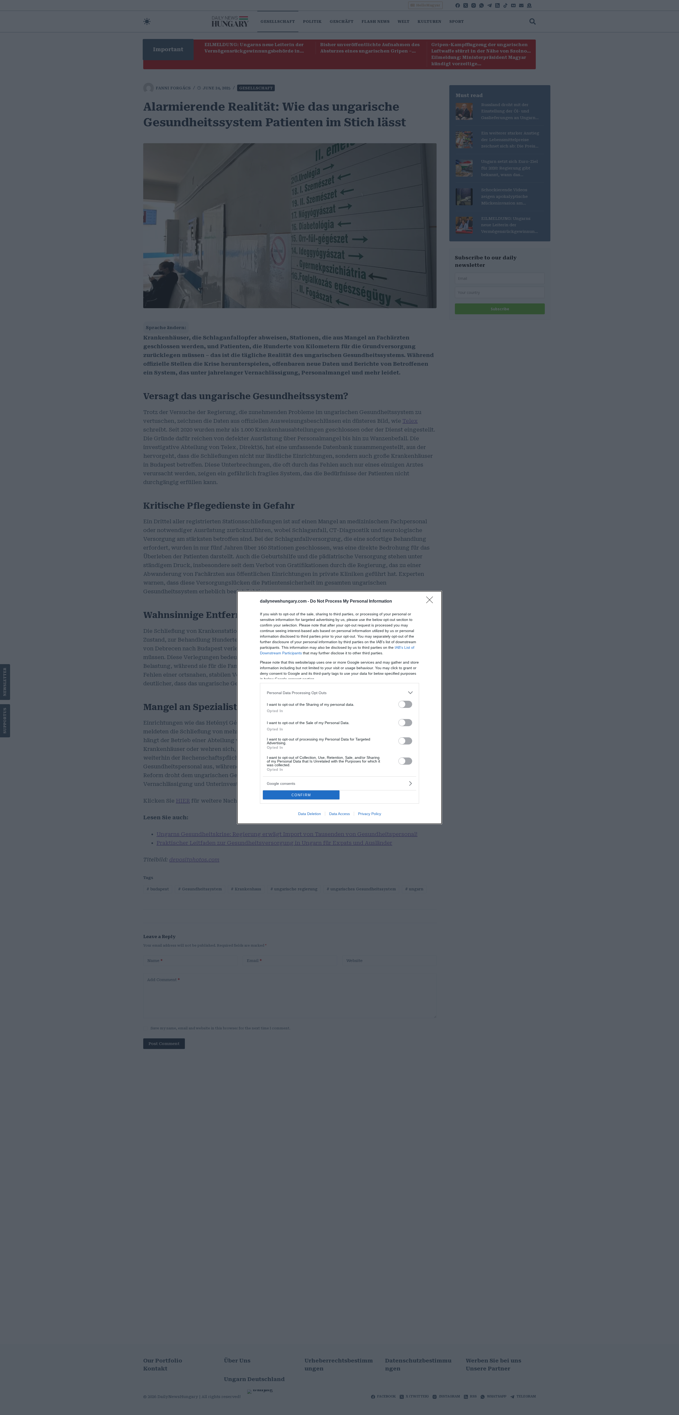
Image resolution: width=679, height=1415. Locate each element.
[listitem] (339, 692)
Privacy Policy (369, 814)
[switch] (405, 704)
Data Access (339, 814)
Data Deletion (309, 814)
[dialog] (339, 707)
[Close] (431, 602)
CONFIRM (301, 795)
